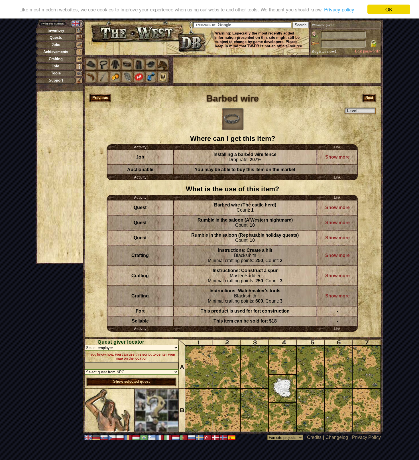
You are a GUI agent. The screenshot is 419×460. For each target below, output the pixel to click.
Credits (314, 437)
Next (369, 98)
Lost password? (367, 51)
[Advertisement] (60, 176)
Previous (100, 98)
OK (388, 9)
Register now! (324, 51)
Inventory (56, 30)
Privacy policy (339, 9)
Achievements (55, 52)
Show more (337, 157)
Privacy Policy (366, 437)
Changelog (337, 437)
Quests (56, 37)
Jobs (56, 44)
